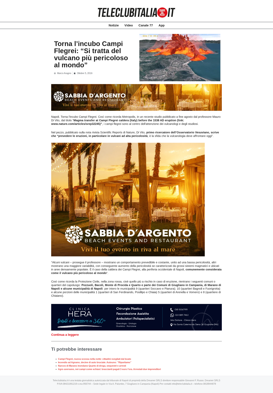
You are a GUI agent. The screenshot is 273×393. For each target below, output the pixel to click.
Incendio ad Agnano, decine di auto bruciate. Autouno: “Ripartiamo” (94, 362)
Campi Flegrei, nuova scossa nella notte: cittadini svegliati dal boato (94, 359)
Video (128, 25)
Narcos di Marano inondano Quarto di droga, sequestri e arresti (92, 366)
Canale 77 (145, 25)
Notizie (114, 25)
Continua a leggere (65, 334)
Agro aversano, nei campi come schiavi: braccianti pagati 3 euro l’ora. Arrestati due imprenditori (109, 369)
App (162, 25)
